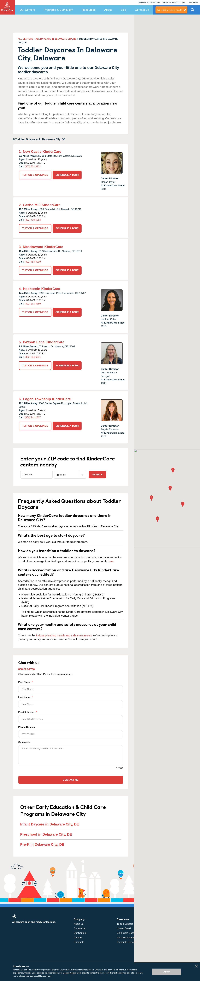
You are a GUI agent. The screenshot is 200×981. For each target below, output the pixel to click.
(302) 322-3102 (33, 166)
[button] (182, 505)
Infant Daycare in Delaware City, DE (49, 824)
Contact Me (70, 780)
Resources (89, 9)
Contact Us (142, 9)
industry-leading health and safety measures (64, 635)
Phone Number (26, 727)
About (108, 9)
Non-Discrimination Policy (130, 937)
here (111, 561)
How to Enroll (124, 928)
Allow (166, 971)
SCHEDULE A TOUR (67, 175)
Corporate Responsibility (130, 942)
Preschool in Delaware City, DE (46, 834)
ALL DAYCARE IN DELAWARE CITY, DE (55, 39)
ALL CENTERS (25, 39)
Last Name (25, 697)
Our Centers (27, 9)
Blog (123, 9)
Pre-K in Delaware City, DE (42, 844)
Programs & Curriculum (58, 9)
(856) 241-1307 (33, 417)
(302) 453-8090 (33, 261)
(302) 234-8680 (33, 303)
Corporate (79, 942)
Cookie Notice (69, 973)
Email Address (27, 712)
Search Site (192, 11)
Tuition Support (125, 924)
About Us (78, 924)
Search (97, 474)
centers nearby (169, 9)
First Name (25, 682)
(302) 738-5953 (33, 220)
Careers (78, 937)
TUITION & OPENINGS (35, 175)
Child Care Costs (126, 933)
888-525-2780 (26, 669)
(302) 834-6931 (33, 357)
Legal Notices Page (43, 976)
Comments (24, 742)
